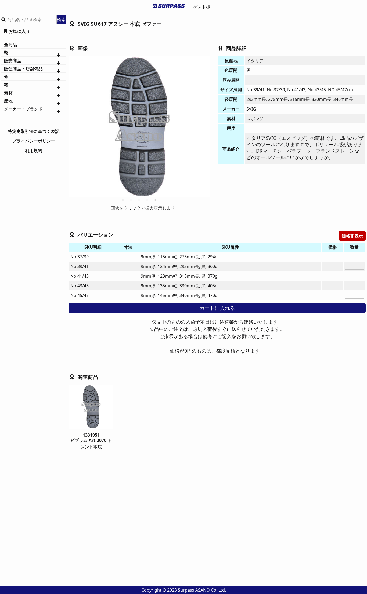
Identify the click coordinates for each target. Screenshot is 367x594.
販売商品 (12, 61)
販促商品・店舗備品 (23, 69)
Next (211, 126)
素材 (8, 93)
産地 (8, 101)
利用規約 (33, 150)
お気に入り (19, 31)
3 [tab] (139, 200)
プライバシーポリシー (33, 141)
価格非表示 (352, 236)
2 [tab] (131, 200)
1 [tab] (123, 200)
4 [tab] (147, 200)
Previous (67, 126)
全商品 (10, 44)
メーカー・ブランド (23, 109)
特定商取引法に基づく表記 (33, 131)
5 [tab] (155, 200)
